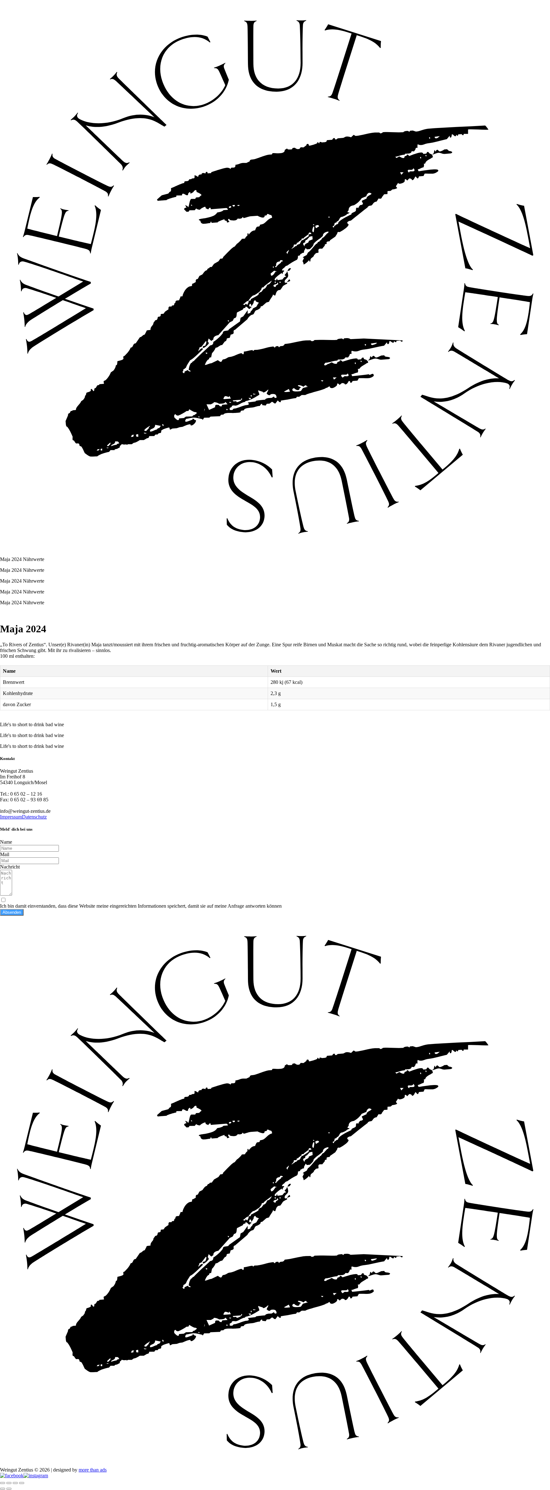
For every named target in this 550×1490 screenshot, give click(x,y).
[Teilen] (15, 1483)
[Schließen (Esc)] (21, 1483)
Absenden (12, 912)
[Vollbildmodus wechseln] (8, 1483)
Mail (4, 854)
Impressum (11, 817)
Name (6, 842)
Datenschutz (34, 817)
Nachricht (10, 866)
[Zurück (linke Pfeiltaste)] (2, 1489)
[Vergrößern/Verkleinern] (2, 1483)
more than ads (93, 1469)
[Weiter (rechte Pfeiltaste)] (8, 1489)
